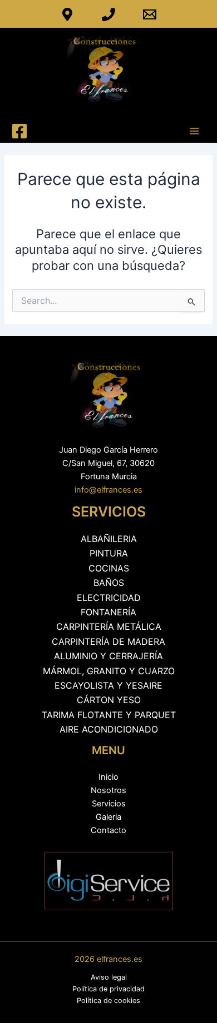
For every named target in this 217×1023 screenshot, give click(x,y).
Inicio (108, 777)
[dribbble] (67, 14)
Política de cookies (108, 1000)
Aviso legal (109, 977)
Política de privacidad (108, 989)
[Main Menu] (194, 131)
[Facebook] (19, 131)
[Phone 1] (108, 14)
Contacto (108, 830)
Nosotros (108, 790)
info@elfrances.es (108, 490)
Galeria (108, 817)
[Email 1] (149, 14)
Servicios (109, 804)
